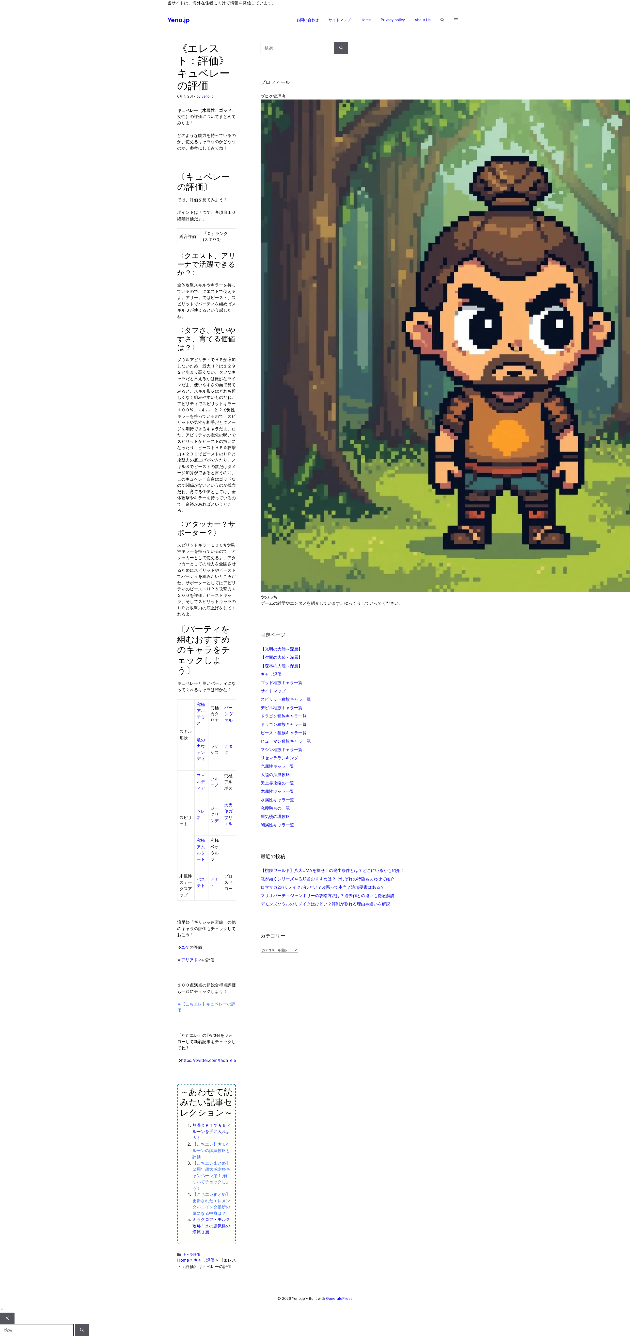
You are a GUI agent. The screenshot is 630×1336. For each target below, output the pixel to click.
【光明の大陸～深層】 (281, 649)
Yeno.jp (178, 20)
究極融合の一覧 (275, 808)
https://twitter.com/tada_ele (208, 1060)
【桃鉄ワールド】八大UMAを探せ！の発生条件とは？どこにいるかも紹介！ (332, 870)
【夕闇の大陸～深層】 (281, 657)
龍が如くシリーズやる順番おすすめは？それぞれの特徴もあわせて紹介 (327, 878)
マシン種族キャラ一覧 (281, 749)
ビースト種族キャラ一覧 (284, 732)
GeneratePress (339, 1298)
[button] (442, 20)
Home (366, 19)
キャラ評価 (191, 1254)
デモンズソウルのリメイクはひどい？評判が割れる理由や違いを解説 (325, 904)
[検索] (341, 48)
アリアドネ (191, 959)
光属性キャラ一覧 (277, 766)
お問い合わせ (308, 19)
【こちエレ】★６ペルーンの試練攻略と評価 (211, 1150)
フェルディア (201, 782)
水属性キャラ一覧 (277, 799)
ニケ (185, 947)
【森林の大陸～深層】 (281, 665)
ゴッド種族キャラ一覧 (281, 682)
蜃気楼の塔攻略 (275, 816)
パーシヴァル (228, 714)
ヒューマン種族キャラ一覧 (286, 741)
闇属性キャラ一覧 (277, 824)
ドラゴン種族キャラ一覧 (284, 716)
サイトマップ (340, 19)
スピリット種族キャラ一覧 (286, 699)
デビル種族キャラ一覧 (281, 707)
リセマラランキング (279, 757)
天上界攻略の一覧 (277, 783)
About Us (423, 19)
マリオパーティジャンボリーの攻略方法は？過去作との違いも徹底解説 (327, 895)
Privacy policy (393, 19)
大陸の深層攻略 (275, 774)
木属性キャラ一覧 (277, 791)
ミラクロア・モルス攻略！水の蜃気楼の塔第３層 (211, 1226)
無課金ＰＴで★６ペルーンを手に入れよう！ (211, 1131)
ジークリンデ (214, 814)
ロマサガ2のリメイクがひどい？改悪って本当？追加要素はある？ (322, 887)
